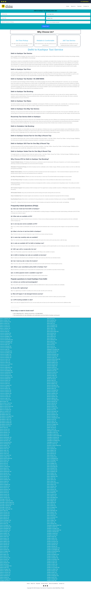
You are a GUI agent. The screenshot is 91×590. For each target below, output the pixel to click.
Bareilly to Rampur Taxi (52, 412)
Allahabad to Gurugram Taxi (53, 349)
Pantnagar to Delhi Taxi (5, 499)
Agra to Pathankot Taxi (52, 339)
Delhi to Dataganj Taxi (52, 463)
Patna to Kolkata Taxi (4, 539)
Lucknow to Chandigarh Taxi (6, 341)
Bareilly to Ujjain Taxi (51, 421)
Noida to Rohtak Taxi (4, 491)
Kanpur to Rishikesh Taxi (5, 321)
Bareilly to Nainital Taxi (52, 403)
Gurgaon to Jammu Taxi (52, 564)
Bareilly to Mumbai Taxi (52, 401)
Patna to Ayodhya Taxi (5, 513)
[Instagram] (5, 1)
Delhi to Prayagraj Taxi (52, 507)
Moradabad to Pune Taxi (5, 425)
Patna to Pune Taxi (4, 552)
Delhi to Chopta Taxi (51, 461)
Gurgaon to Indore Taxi (52, 561)
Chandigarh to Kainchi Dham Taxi (54, 435)
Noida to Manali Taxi (4, 468)
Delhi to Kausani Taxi (51, 489)
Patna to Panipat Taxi (4, 549)
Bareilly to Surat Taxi (51, 419)
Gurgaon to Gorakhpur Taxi (53, 554)
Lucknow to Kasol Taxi (5, 365)
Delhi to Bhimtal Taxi (51, 453)
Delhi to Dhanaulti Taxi (52, 468)
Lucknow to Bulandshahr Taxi (6, 339)
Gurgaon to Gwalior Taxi (52, 556)
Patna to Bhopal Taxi (4, 518)
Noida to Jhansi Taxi (4, 453)
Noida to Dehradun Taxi (5, 440)
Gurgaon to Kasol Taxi (52, 572)
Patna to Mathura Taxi (4, 541)
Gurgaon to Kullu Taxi (51, 580)
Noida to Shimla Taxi (4, 492)
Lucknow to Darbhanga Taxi (6, 342)
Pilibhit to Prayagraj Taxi (5, 578)
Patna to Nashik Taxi (4, 546)
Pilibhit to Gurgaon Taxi (5, 569)
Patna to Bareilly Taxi (4, 517)
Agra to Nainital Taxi (51, 336)
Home (67, 6)
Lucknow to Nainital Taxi (5, 378)
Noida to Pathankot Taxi (5, 479)
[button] (84, 1)
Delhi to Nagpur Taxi (51, 500)
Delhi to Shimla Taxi (51, 515)
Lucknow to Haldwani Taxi (5, 355)
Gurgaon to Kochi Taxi (52, 577)
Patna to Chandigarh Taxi (5, 520)
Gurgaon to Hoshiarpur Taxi (53, 559)
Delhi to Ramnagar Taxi (52, 510)
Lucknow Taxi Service (5, 329)
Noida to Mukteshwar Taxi (5, 471)
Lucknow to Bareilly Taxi (5, 334)
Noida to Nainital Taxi (4, 476)
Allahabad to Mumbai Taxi (52, 351)
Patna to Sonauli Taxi (4, 559)
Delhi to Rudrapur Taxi (52, 513)
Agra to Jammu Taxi (51, 329)
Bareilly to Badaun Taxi (52, 383)
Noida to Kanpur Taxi (4, 460)
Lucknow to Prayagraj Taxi (5, 385)
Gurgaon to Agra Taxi (51, 536)
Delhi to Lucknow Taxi (52, 494)
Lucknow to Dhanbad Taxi (5, 346)
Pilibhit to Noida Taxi (4, 577)
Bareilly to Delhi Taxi (51, 388)
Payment (79, 6)
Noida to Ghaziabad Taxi (5, 443)
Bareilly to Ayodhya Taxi (52, 382)
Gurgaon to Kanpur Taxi (52, 570)
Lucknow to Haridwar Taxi (5, 357)
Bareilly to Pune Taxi (51, 409)
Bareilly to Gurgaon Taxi (52, 391)
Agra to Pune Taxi (51, 344)
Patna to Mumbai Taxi (4, 543)
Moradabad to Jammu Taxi (5, 421)
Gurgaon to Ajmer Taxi (52, 538)
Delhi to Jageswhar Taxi (52, 476)
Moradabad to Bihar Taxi (5, 414)
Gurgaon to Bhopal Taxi (52, 546)
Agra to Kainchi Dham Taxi (52, 331)
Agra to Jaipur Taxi (51, 328)
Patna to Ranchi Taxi (4, 556)
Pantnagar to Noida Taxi (5, 507)
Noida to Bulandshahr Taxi (5, 437)
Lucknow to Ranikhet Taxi (5, 390)
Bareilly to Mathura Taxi (52, 398)
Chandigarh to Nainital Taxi (53, 438)
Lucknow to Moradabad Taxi (6, 370)
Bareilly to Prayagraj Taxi (52, 408)
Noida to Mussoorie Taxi (5, 474)
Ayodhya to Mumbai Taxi (52, 364)
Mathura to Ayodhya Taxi (5, 404)
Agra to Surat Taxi (51, 346)
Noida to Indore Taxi (4, 448)
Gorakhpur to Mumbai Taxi (53, 531)
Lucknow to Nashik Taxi (5, 380)
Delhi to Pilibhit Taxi (51, 505)
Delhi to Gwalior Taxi (51, 473)
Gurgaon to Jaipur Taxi (52, 562)
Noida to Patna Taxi (4, 482)
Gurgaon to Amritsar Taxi (52, 541)
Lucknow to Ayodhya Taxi (5, 333)
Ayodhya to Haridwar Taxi (52, 355)
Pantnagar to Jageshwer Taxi (6, 500)
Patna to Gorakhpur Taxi (5, 530)
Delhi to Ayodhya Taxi (51, 448)
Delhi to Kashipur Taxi (52, 486)
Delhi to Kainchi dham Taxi (53, 482)
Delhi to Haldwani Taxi (52, 474)
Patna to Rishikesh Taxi (5, 557)
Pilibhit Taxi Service (4, 564)
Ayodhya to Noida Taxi (52, 367)
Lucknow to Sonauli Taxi (5, 396)
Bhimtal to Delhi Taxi (51, 425)
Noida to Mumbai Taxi (4, 473)
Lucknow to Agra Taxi (4, 331)
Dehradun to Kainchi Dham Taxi (54, 445)
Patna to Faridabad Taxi (5, 525)
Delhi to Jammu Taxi (51, 479)
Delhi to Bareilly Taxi (51, 451)
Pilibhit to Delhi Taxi (4, 567)
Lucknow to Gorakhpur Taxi (6, 352)
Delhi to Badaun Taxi (51, 450)
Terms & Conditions (53, 583)
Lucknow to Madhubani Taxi (6, 367)
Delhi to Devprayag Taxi (52, 466)
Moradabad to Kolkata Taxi (5, 422)
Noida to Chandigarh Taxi (5, 438)
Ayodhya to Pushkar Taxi (52, 372)
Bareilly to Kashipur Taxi (52, 396)
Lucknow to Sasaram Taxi (5, 391)
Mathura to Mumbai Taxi (5, 408)
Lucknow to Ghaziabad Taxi (6, 351)
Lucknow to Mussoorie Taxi (6, 375)
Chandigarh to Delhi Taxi (52, 432)
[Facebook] (1, 1)
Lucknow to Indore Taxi (5, 359)
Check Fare (45, 26)
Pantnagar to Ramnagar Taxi (6, 509)
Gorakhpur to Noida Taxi (52, 533)
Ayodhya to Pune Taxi (51, 370)
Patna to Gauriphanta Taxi (5, 526)
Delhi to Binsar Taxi (51, 455)
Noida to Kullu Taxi (4, 465)
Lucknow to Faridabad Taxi (6, 347)
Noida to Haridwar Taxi (5, 447)
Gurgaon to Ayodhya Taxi (52, 543)
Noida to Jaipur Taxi (4, 450)
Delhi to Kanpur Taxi (51, 484)
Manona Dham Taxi (4, 401)
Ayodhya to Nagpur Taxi (52, 365)
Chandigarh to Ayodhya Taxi (53, 430)
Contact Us (86, 6)
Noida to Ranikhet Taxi (5, 486)
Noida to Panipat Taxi (4, 478)
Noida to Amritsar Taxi (5, 429)
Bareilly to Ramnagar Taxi (52, 411)
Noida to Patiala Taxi (4, 481)
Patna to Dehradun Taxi (5, 522)
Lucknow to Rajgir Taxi (5, 386)
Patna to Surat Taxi (4, 561)
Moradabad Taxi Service (5, 412)
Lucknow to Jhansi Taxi (5, 362)
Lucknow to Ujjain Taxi (5, 398)
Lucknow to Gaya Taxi (4, 349)
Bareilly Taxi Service (51, 378)
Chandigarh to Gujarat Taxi (53, 434)
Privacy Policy (44, 583)
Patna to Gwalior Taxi (4, 533)
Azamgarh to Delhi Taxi (52, 377)
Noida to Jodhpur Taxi (5, 456)
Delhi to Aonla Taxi (51, 447)
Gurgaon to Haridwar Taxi (52, 557)
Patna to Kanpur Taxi (4, 538)
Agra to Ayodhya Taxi (51, 320)
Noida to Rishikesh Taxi (5, 489)
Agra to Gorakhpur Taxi (52, 326)
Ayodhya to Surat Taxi (52, 373)
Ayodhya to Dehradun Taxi (52, 354)
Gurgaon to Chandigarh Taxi (53, 549)
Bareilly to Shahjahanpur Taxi (53, 417)
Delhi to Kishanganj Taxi (52, 491)
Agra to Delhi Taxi (51, 323)
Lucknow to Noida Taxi (5, 382)
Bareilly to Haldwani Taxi (52, 393)
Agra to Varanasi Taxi (51, 347)
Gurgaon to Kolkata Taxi (52, 578)
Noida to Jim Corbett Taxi (5, 455)
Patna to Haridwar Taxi (5, 535)
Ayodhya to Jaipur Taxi (52, 357)
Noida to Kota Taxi (4, 463)
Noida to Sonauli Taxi (4, 494)
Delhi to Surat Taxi (51, 518)
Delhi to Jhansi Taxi (51, 481)
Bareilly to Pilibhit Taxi (52, 406)
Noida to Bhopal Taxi (4, 435)
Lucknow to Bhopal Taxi (5, 338)
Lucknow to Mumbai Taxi (5, 373)
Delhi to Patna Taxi (51, 504)
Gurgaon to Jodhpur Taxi (52, 569)
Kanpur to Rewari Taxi (5, 320)
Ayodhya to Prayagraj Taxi (52, 369)
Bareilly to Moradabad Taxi (53, 399)
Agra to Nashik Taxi (51, 338)
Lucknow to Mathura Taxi (5, 369)
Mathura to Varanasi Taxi (5, 411)
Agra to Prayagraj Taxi (52, 342)
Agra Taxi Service (51, 318)
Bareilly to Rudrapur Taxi (52, 416)
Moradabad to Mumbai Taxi (6, 424)
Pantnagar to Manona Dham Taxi (7, 504)
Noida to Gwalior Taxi (4, 445)
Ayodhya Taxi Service (51, 352)
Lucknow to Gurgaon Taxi (5, 354)
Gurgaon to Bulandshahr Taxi (53, 548)
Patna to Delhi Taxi (4, 523)
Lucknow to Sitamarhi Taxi (5, 393)
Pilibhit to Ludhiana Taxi (5, 574)
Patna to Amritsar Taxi (5, 512)
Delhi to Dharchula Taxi (52, 469)
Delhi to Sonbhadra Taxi (52, 517)
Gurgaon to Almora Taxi (52, 539)
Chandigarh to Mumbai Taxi (53, 437)
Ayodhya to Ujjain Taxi (52, 375)
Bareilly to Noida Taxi (51, 404)
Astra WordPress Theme (58, 588)
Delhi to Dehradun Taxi (52, 465)
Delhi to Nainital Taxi (51, 502)
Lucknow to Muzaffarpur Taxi (6, 377)
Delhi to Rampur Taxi (51, 512)
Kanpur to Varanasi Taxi (5, 328)
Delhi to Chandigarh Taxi (52, 460)
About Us (73, 6)
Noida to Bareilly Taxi (4, 434)
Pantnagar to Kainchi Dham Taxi (7, 502)
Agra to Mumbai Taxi (51, 333)
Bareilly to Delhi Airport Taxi (53, 386)
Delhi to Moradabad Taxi (52, 497)
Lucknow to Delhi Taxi (5, 344)
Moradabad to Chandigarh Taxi (6, 416)
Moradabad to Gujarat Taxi (5, 417)
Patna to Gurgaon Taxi (5, 531)
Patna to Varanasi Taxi (5, 562)
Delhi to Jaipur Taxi (51, 478)
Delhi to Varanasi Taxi (51, 523)
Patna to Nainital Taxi (4, 544)
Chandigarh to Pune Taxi (52, 442)
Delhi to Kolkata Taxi (51, 492)
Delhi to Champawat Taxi (52, 458)
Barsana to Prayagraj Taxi (52, 424)
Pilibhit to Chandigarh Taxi (6, 565)
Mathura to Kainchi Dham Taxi (6, 406)
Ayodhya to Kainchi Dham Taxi (53, 359)
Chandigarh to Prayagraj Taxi (53, 440)
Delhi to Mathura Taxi (51, 495)
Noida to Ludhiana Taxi (5, 466)
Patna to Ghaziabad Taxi (5, 528)
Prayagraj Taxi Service (5, 580)
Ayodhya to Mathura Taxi (52, 362)
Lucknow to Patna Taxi (5, 383)
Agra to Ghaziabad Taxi (52, 325)
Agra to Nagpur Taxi (51, 334)
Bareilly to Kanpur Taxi (52, 395)
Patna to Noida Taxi (4, 548)
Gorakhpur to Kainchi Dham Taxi (54, 530)
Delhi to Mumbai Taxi (51, 499)
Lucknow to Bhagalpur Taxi (6, 336)
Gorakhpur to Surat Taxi (52, 535)
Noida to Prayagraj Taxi (5, 484)
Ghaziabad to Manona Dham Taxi (54, 525)
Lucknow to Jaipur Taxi (5, 360)
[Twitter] (3, 1)
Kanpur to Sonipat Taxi (5, 326)
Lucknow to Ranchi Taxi (5, 388)
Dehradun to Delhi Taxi (52, 443)
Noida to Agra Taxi (4, 427)
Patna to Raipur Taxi (4, 554)
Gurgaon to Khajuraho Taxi (53, 575)
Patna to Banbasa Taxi (5, 515)
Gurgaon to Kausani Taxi (52, 574)
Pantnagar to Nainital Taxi (5, 505)
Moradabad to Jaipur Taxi (5, 419)
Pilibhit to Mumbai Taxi (5, 575)
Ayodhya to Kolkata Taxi (52, 360)
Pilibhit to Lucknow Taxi (5, 572)
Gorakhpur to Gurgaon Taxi (53, 528)
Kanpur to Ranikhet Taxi (5, 318)
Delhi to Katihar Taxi (51, 487)
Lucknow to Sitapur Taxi (5, 395)
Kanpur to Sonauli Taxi (5, 325)
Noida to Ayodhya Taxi (5, 430)
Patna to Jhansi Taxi (4, 536)
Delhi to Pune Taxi (51, 509)
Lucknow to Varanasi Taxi (5, 399)
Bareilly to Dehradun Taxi (52, 385)
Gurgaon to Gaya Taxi (51, 552)
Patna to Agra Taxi (4, 510)
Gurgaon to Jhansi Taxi (52, 565)
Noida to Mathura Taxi (5, 469)
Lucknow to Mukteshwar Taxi (6, 372)
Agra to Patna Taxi (51, 341)
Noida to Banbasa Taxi (5, 432)
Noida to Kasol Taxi (4, 461)
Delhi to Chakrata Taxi (52, 456)
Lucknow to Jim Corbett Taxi (6, 364)
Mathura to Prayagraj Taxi (5, 409)
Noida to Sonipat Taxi (4, 495)
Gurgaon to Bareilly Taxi (52, 544)
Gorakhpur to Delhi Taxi (52, 526)
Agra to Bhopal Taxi (51, 321)
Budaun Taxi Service (51, 427)
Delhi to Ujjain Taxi (51, 522)
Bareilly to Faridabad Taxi (52, 390)
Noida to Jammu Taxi (4, 451)
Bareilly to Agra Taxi (51, 380)
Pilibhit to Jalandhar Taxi (5, 570)
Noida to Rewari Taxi (4, 487)
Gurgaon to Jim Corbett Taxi (53, 567)
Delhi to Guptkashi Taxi (52, 471)
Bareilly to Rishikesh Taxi (52, 414)
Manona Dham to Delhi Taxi (6, 403)
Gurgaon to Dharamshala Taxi (53, 551)
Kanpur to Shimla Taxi (5, 323)
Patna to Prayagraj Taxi (5, 551)
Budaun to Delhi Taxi (51, 429)
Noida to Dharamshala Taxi (6, 442)
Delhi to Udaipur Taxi (51, 520)
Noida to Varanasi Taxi (5, 497)
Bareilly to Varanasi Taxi (52, 422)
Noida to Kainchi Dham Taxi (6, 458)
